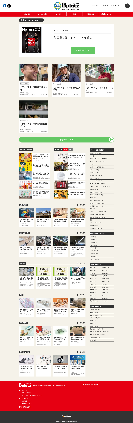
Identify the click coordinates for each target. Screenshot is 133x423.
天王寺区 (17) (105, 281)
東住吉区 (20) (93, 290)
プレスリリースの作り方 (97, 184)
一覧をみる (82, 205)
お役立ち (93, 164)
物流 (92, 209)
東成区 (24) (105, 290)
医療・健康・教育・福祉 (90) (97, 334)
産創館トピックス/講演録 (98, 211)
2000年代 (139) (94, 250)
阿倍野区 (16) (105, 267)
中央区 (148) (105, 278)
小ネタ (93, 197)
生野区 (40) (93, 270)
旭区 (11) (92, 267)
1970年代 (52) (93, 242)
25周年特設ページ (116, 6)
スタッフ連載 (95, 178)
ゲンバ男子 (94, 172)
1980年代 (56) (93, 245)
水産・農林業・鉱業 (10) (96, 329)
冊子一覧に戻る (66, 139)
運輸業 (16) (93, 323)
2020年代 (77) (93, 256)
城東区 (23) (105, 273)
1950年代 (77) (93, 237)
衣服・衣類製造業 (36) (96, 315)
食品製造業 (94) (94, 312)
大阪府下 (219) (94, 301)
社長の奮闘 (26, 14)
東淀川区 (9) (93, 292)
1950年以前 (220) (94, 259)
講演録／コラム (106, 14)
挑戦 (74, 14)
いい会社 (58, 14)
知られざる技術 (42, 14)
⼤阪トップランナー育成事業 (98, 159)
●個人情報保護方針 (25, 407)
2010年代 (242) (94, 253)
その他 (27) (93, 340)
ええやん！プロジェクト (97, 161)
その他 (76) (105, 301)
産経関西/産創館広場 (97, 214)
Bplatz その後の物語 (96, 153)
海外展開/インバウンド (97, 206)
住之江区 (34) (93, 276)
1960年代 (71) (93, 239)
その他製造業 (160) (95, 337)
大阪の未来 (90, 14)
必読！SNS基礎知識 (96, 200)
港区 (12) (104, 295)
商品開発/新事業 (96, 192)
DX (92, 156)
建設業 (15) (93, 320)
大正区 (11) (93, 278)
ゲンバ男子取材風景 (96, 175)
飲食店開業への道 (96, 228)
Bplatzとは (94, 6)
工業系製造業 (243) (95, 309)
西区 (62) (104, 284)
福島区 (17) (93, 295)
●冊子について (23, 399)
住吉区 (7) (104, 276)
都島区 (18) (93, 298)
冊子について (104, 6)
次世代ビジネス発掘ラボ (97, 203)
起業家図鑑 (94, 225)
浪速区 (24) (93, 284)
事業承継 (94, 189)
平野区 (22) (105, 292)
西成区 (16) (93, 287)
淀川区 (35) (105, 298)
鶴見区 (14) (93, 281)
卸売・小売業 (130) (95, 318)
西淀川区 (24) (105, 287)
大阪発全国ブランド (96, 195)
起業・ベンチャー (96, 222)
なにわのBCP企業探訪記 (97, 167)
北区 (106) (104, 270)
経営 (92, 220)
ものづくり (94, 170)
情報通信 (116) (94, 326)
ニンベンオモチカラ (96, 181)
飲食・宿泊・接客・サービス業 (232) (99, 331)
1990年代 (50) (93, 248)
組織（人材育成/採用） (97, 217)
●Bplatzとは (23, 390)
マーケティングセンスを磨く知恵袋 (100, 186)
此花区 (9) (92, 273)
